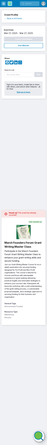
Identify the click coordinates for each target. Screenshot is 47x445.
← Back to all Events (13, 18)
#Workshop (9, 315)
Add (38, 74)
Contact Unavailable (23, 39)
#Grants (7, 317)
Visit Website (23, 45)
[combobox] (29, 3)
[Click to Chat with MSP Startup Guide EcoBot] (39, 436)
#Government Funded (13, 306)
